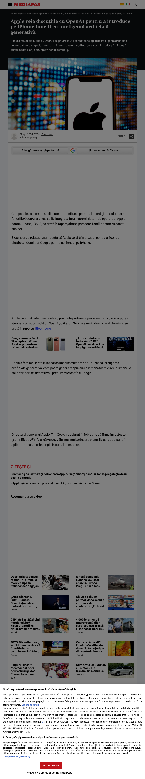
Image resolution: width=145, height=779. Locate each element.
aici (43, 722)
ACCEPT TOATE (51, 765)
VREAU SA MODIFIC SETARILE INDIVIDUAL (49, 772)
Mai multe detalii (31, 704)
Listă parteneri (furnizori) (16, 756)
